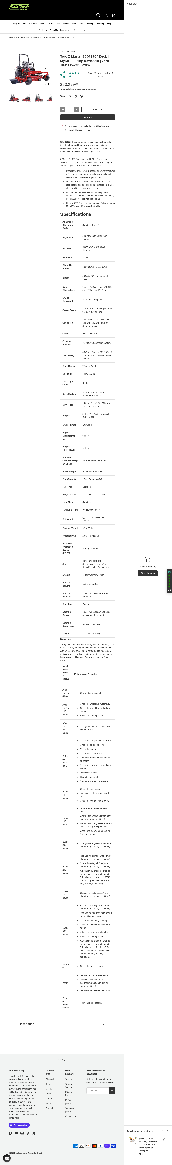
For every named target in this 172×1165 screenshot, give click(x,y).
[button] (113, 15)
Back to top (60, 1060)
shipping (72, 89)
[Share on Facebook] (76, 96)
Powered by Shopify (35, 1153)
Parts (48, 1103)
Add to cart (98, 109)
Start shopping (148, 573)
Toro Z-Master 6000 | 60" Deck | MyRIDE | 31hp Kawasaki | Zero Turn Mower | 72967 (45, 37)
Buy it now (87, 117)
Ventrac (49, 1098)
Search (68, 1079)
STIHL (49, 1089)
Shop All (50, 1079)
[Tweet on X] (70, 96)
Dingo (48, 1094)
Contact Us (70, 1116)
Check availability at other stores (77, 130)
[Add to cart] (164, 1139)
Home (11, 37)
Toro (62, 51)
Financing (50, 1108)
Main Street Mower (20, 1153)
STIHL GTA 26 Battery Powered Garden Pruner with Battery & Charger (148, 1144)
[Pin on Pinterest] (81, 96)
